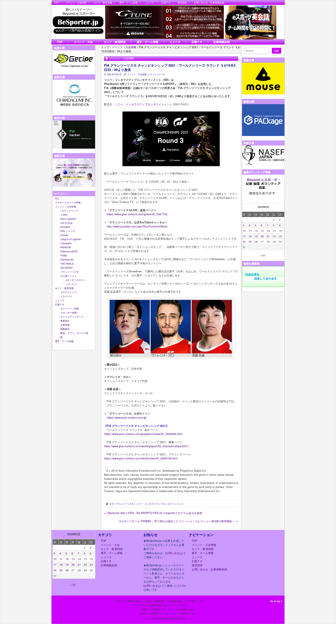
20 (262, 236)
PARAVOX (65, 247)
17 (244, 236)
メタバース (71, 284)
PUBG (63, 255)
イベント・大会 (83, 41)
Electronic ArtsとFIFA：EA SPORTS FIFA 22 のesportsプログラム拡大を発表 (153, 513)
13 (262, 230)
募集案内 (65, 328)
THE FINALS (67, 263)
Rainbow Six (67, 259)
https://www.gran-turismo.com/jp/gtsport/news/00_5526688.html (143, 434)
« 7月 (262, 255)
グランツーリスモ (69, 271)
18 (250, 236)
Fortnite (64, 235)
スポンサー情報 (68, 312)
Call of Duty (66, 222)
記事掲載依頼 (222, 41)
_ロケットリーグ (69, 210)
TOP (56, 2)
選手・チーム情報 (128, 2)
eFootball (65, 226)
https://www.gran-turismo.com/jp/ (127, 417)
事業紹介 (65, 320)
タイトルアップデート (72, 316)
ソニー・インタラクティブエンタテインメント (143, 104)
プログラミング (68, 292)
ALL (57, 198)
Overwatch (66, 243)
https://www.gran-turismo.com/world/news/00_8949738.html (141, 458)
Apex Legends (68, 218)
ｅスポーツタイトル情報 (68, 202)
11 (250, 230)
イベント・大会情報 (76, 2)
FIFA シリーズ (67, 231)
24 (244, 241)
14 (268, 230)
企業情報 (65, 324)
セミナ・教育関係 (115, 41)
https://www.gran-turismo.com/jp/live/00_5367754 (137, 214)
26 (256, 241)
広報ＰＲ (166, 2)
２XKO (63, 214)
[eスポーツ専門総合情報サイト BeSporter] (78, 22)
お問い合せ (173, 553)
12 (256, 230)
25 (250, 241)
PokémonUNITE (68, 251)
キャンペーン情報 (69, 308)
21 (268, 236)
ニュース (149, 2)
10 (244, 230)
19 (256, 236)
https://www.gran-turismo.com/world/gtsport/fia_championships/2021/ (146, 446)
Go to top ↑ (276, 601)
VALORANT (66, 267)
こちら (170, 609)
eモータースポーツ (76, 279)
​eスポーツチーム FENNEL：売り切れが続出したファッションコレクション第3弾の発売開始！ (178, 521)
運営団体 (182, 2)
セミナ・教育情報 (103, 2)
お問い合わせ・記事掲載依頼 (209, 2)
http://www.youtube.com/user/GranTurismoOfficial (137, 226)
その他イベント (68, 275)
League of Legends (70, 239)
